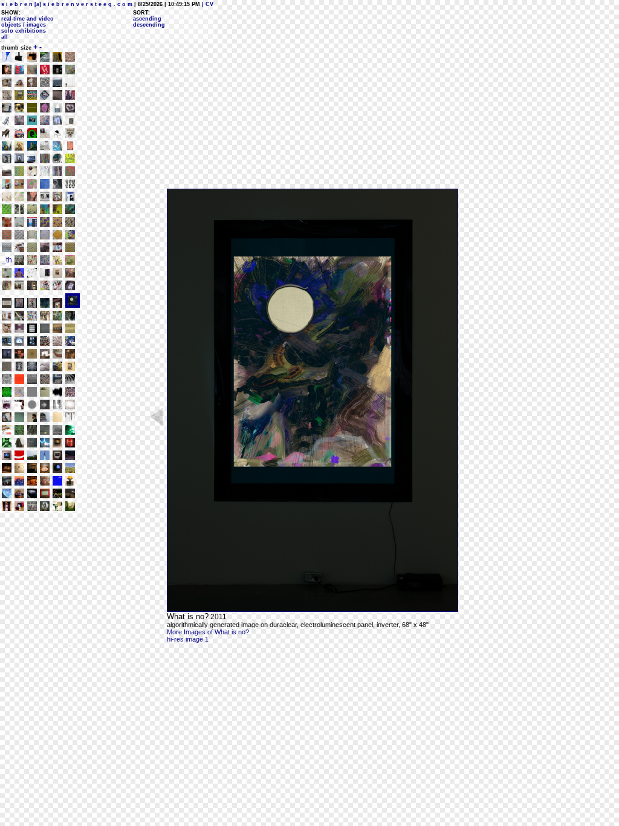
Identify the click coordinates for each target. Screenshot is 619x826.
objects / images (23, 25)
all (4, 37)
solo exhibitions (23, 31)
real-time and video (27, 19)
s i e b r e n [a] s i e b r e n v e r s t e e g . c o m (66, 4)
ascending (147, 19)
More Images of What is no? (208, 632)
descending (149, 25)
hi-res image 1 (188, 639)
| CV (206, 4)
